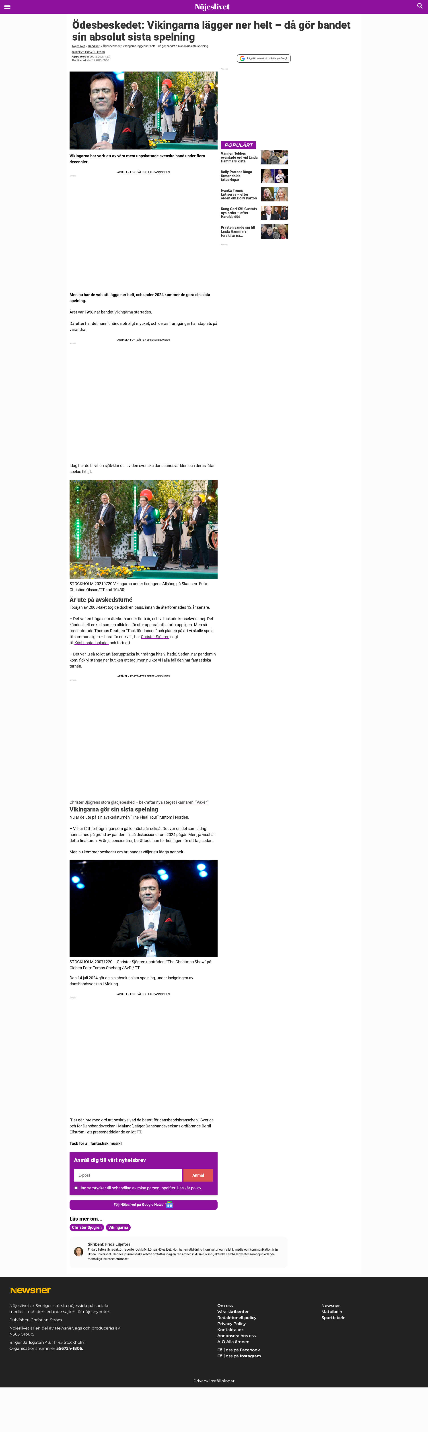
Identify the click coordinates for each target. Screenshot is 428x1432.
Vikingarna (123, 312)
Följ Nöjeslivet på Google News (138, 1205)
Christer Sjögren (155, 636)
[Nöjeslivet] (212, 7)
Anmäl (198, 1175)
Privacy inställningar (214, 1381)
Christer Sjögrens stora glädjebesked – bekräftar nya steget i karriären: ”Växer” (139, 802)
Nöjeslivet (78, 46)
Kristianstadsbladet (91, 642)
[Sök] (420, 7)
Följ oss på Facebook (238, 1350)
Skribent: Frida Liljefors (88, 52)
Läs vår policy (189, 1188)
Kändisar (93, 46)
